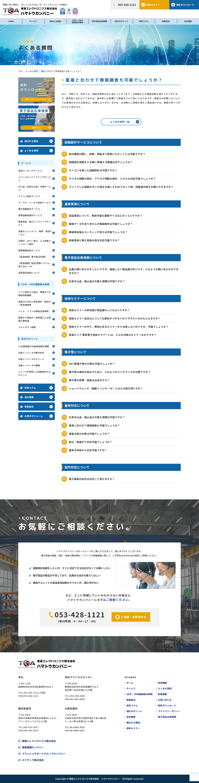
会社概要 (188, 21)
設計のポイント (121, 21)
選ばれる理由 (55, 21)
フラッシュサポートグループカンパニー (44, 753)
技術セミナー (133, 728)
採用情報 (162, 682)
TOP (20, 71)
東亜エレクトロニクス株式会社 (39, 741)
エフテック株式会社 (33, 760)
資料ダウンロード (167, 705)
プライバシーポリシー (169, 711)
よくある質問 (32, 71)
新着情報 (162, 694)
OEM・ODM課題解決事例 (77, 21)
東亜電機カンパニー (33, 747)
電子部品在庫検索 (99, 21)
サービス (33, 21)
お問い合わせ (165, 699)
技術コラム (144, 21)
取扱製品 (166, 21)
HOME (11, 21)
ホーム (129, 682)
